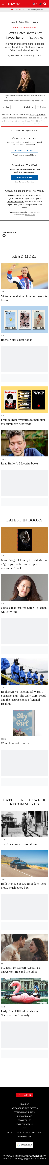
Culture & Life (23, 22)
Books (35, 22)
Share (7, 107)
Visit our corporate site (34, 1156)
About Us (24, 1104)
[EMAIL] (5, 235)
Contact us (30, 215)
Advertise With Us (24, 1124)
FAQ (24, 1128)
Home (12, 22)
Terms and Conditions (24, 1112)
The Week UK (17, 55)
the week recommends (24, 27)
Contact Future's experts (24, 1108)
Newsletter (43, 107)
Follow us (30, 107)
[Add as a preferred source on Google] (24, 1145)
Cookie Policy (24, 1120)
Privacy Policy (24, 1116)
